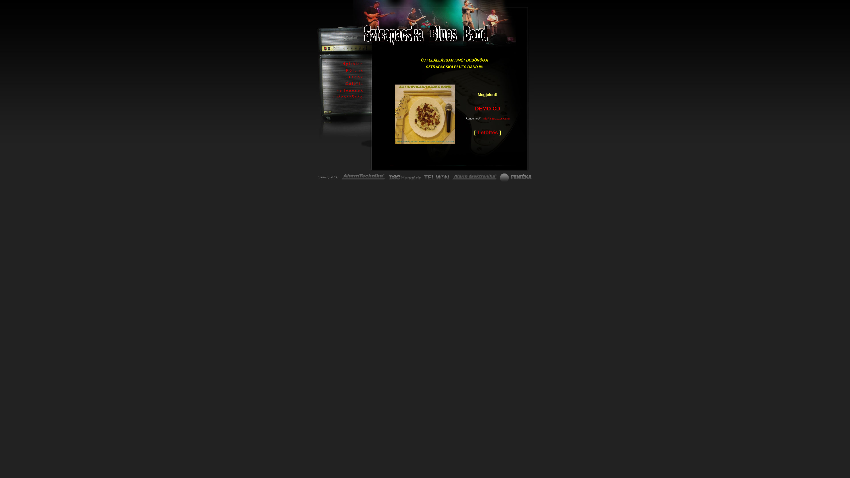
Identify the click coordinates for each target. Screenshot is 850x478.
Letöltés (487, 132)
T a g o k (355, 77)
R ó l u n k (354, 70)
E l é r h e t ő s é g (348, 97)
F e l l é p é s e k (349, 90)
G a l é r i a (354, 84)
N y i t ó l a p (352, 64)
